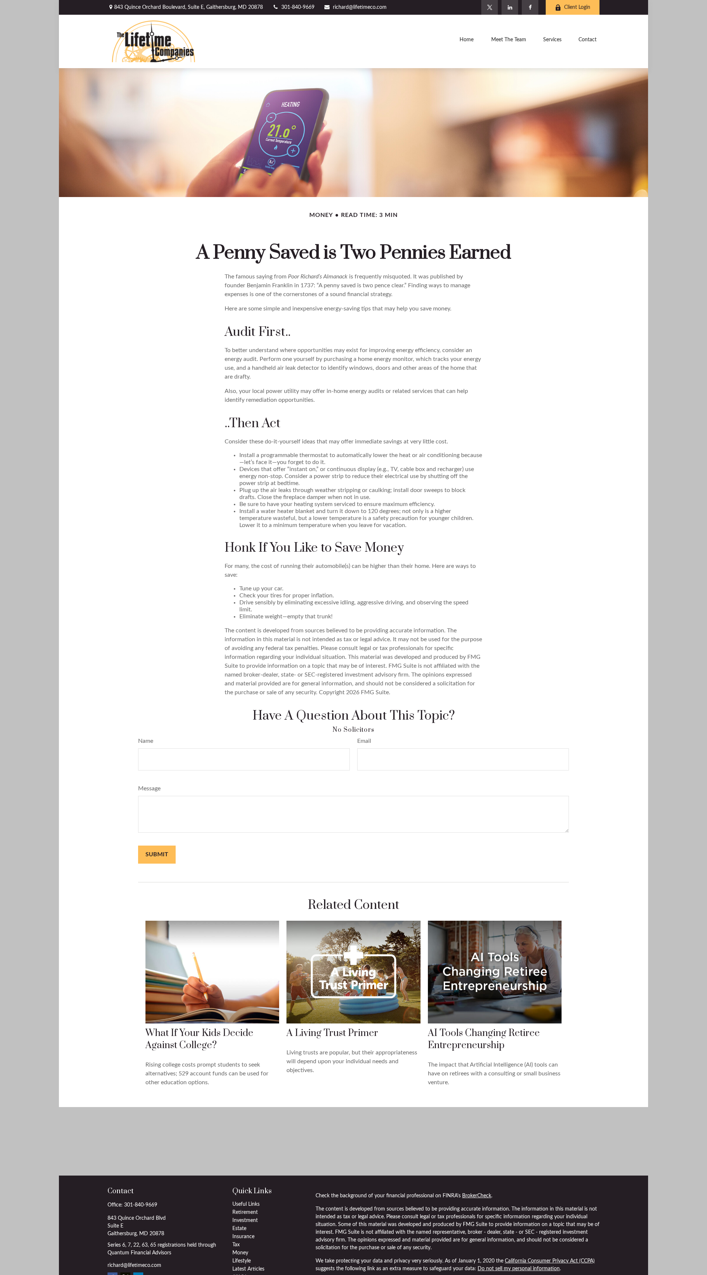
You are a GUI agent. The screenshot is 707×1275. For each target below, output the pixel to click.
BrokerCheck (476, 1195)
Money (240, 1252)
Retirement (245, 1212)
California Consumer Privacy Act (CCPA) (550, 1261)
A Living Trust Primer (332, 1033)
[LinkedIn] (510, 7)
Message (149, 788)
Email (364, 741)
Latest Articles (248, 1269)
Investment (245, 1220)
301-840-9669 (297, 7)
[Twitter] (489, 7)
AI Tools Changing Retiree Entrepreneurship (484, 1039)
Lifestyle (241, 1261)
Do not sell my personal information (519, 1268)
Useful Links (246, 1204)
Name (145, 741)
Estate (239, 1228)
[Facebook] (530, 7)
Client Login (577, 7)
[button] (466, 41)
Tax (236, 1244)
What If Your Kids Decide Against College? (199, 1039)
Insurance (243, 1236)
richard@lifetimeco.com (360, 7)
